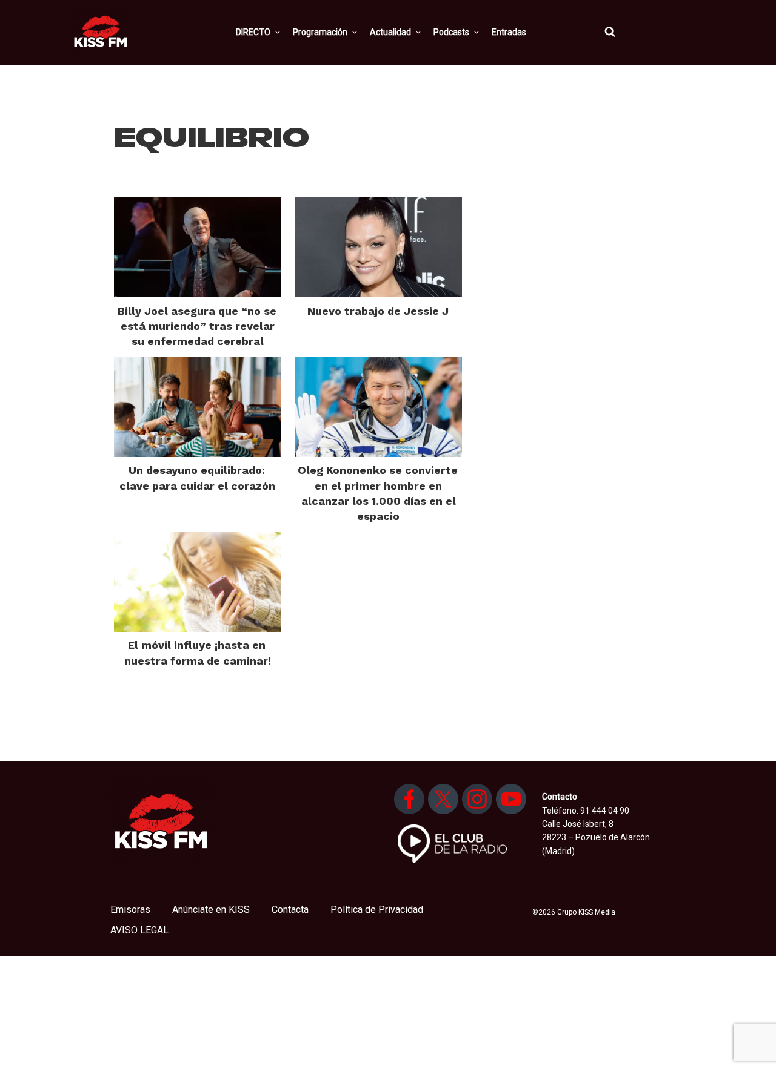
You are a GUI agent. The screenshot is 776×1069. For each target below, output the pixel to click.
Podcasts (451, 32)
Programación (320, 32)
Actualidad (390, 32)
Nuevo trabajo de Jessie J (378, 310)
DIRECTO (253, 32)
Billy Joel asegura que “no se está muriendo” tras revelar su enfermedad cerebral (197, 325)
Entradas (509, 32)
